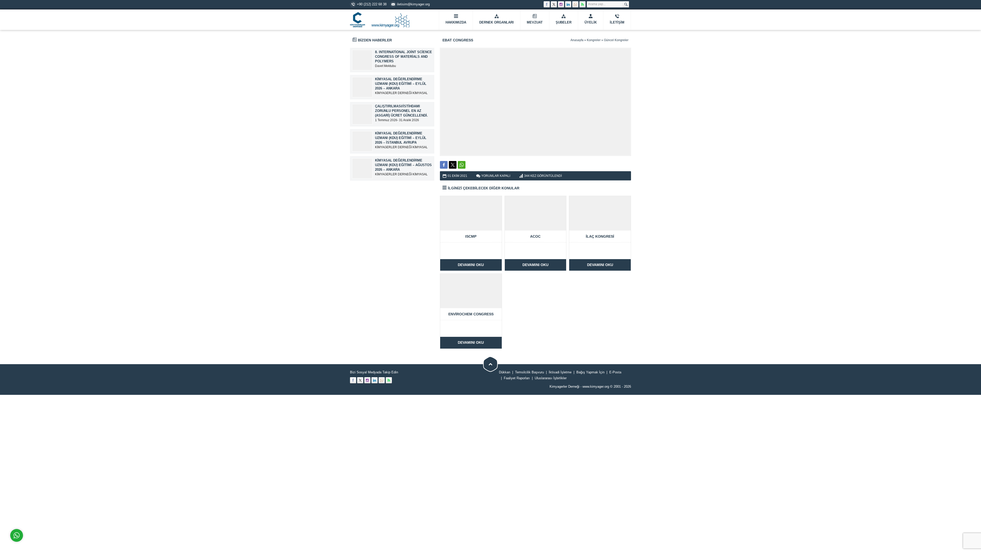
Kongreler (594, 40)
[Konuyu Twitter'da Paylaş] (453, 165)
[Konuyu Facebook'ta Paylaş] (444, 165)
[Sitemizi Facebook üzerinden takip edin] (547, 4)
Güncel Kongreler (616, 40)
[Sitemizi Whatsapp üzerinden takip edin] (575, 4)
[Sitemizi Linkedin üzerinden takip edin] (568, 4)
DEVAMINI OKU (471, 265)
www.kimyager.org (595, 386)
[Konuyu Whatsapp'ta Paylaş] (461, 165)
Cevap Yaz (48, 514)
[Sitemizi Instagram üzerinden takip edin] (561, 4)
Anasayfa (576, 40)
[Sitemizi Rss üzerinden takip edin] (582, 4)
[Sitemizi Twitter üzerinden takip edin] (554, 4)
